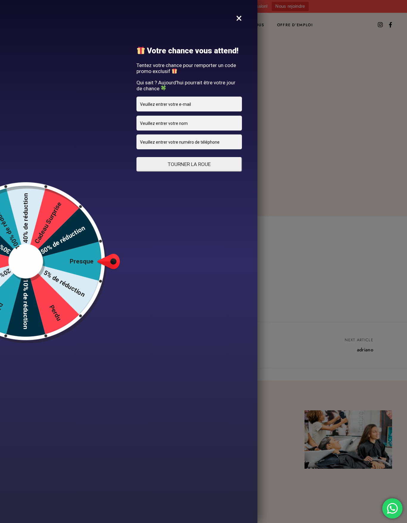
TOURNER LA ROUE (189, 164)
